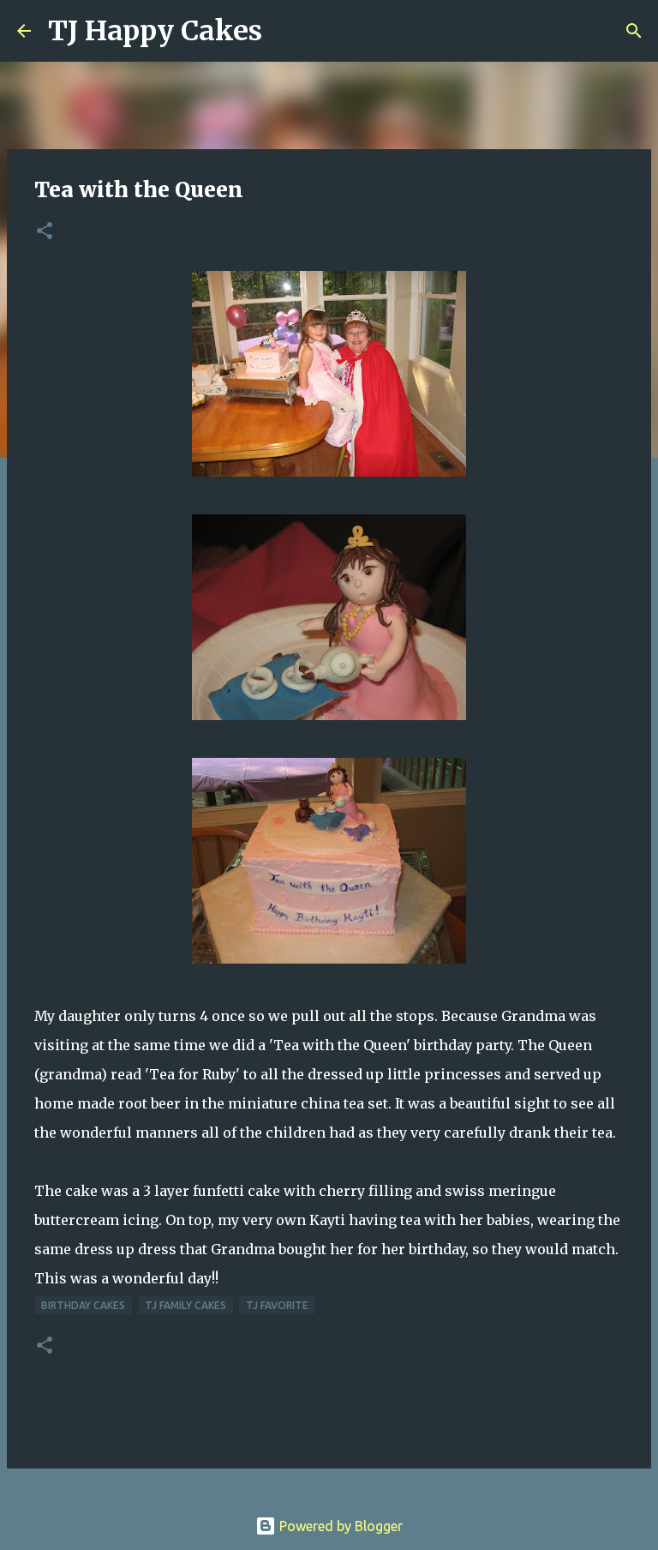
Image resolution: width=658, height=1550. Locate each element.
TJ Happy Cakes (155, 31)
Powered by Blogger (339, 1526)
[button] (44, 231)
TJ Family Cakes (185, 1305)
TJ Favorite (277, 1305)
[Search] (286, 30)
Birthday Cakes (83, 1305)
